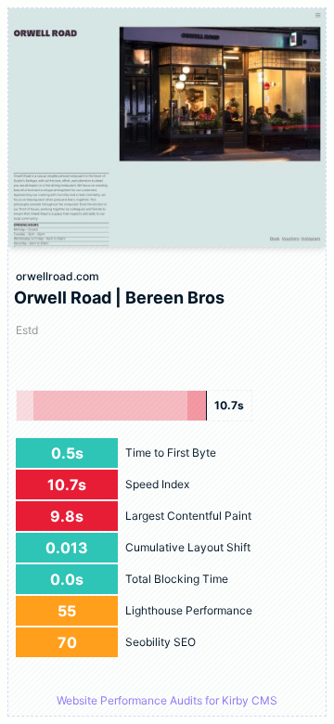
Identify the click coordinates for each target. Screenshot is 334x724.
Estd (27, 330)
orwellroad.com (57, 276)
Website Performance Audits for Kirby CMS (167, 700)
